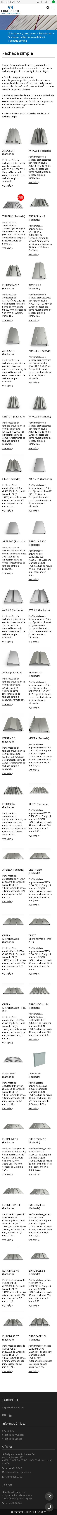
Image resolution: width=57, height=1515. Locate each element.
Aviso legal (8, 1430)
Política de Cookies (12, 1438)
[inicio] (10, 9)
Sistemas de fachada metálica (25, 37)
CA (18, 1)
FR (7, 1)
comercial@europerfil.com (18, 1472)
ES (2, 1)
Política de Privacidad (13, 1434)
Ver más (7, 185)
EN (13, 1)
